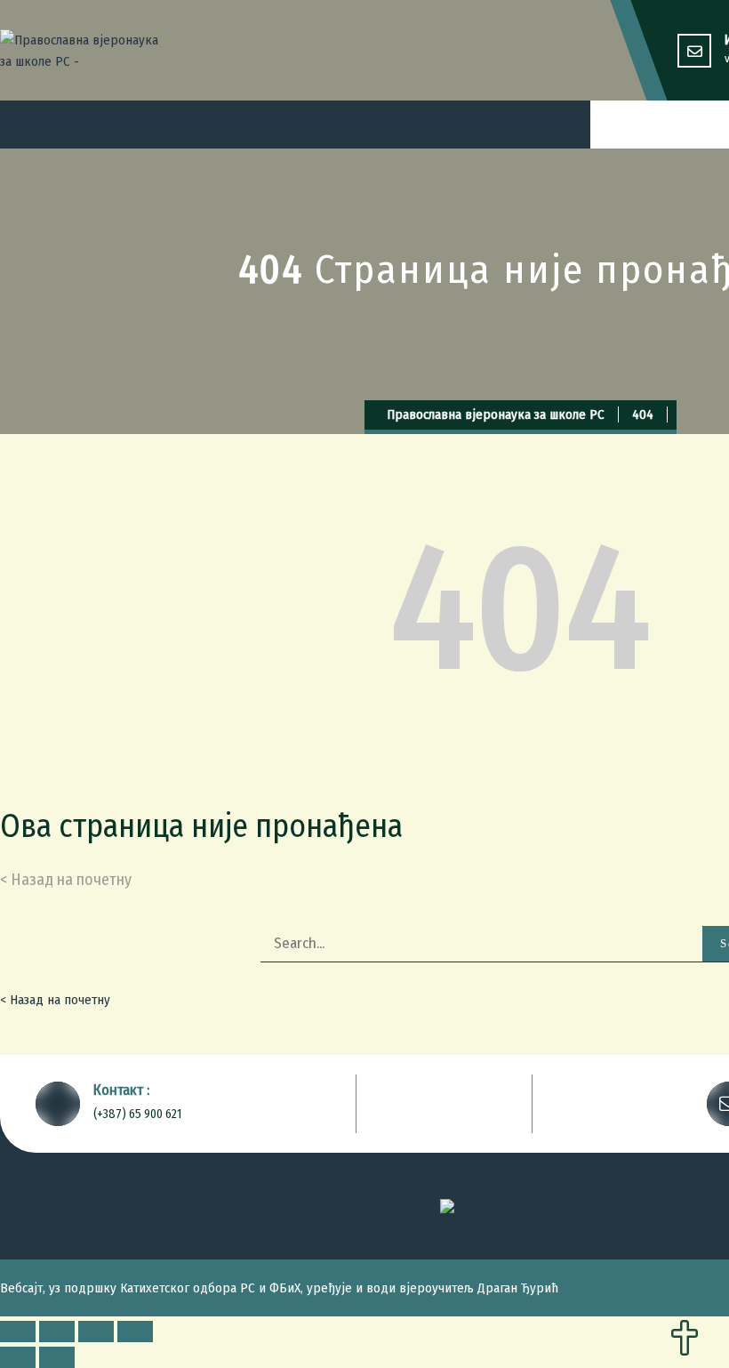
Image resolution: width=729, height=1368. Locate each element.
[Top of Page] (684, 1339)
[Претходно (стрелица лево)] (18, 1357)
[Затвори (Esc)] (18, 1331)
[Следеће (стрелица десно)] (57, 1357)
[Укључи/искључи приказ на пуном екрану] (96, 1331)
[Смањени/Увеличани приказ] (135, 1331)
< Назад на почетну (55, 1000)
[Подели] (57, 1331)
